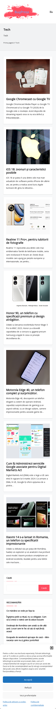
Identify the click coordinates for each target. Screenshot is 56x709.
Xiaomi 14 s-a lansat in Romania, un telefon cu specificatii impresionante (27, 540)
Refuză (28, 687)
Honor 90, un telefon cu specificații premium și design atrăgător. (25, 316)
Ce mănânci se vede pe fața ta (20, 610)
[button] (51, 647)
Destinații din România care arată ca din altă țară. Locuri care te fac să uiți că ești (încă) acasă (26, 628)
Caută (9, 577)
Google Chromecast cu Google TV (28, 99)
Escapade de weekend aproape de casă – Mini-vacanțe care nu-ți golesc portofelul (27, 638)
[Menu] (51, 12)
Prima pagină (8, 43)
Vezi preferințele (28, 695)
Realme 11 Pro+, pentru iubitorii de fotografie (27, 241)
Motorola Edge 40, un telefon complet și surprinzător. (25, 391)
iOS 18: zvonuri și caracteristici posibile (26, 170)
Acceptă (28, 679)
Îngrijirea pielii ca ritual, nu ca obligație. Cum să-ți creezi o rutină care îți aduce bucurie (26, 618)
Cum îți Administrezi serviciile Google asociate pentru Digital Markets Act (26, 467)
